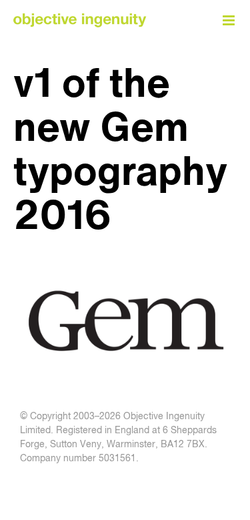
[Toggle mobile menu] (230, 20)
